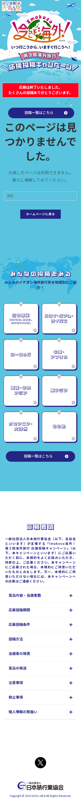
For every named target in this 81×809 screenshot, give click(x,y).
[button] (40, 595)
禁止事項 (16, 697)
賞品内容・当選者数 (25, 595)
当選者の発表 (19, 654)
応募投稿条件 (19, 624)
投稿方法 (16, 639)
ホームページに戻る (40, 214)
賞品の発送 (18, 668)
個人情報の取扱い (23, 712)
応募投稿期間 (19, 610)
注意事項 (16, 683)
